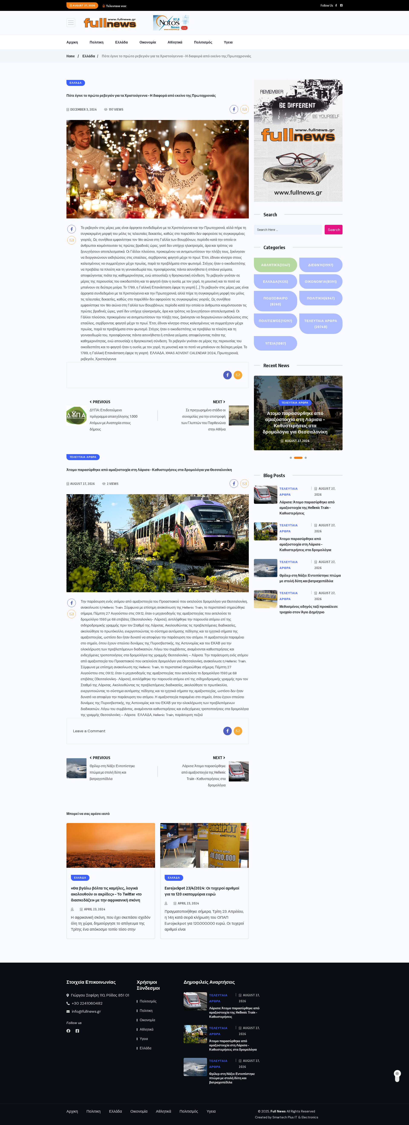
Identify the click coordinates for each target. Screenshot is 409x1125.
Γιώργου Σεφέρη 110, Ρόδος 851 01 (99, 995)
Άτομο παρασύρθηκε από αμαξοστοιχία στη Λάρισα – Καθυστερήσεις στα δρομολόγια (305, 544)
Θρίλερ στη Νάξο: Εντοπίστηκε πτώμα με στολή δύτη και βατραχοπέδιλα (295, 425)
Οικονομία (148, 42)
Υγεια (228, 42)
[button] (291, 458)
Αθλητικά (175, 42)
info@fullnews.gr (86, 1011)
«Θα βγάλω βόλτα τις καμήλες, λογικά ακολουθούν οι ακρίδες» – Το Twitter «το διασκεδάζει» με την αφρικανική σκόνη (106, 893)
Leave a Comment (89, 731)
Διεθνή (320, 265)
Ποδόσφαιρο (276, 301)
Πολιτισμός (203, 42)
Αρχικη (72, 42)
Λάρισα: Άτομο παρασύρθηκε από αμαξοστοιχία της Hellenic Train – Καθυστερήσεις (307, 507)
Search (334, 229)
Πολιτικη (97, 42)
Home (70, 56)
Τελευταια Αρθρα (320, 324)
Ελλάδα (121, 42)
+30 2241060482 (86, 1003)
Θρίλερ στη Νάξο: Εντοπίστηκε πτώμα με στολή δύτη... (164, 6)
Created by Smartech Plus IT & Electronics (286, 1117)
